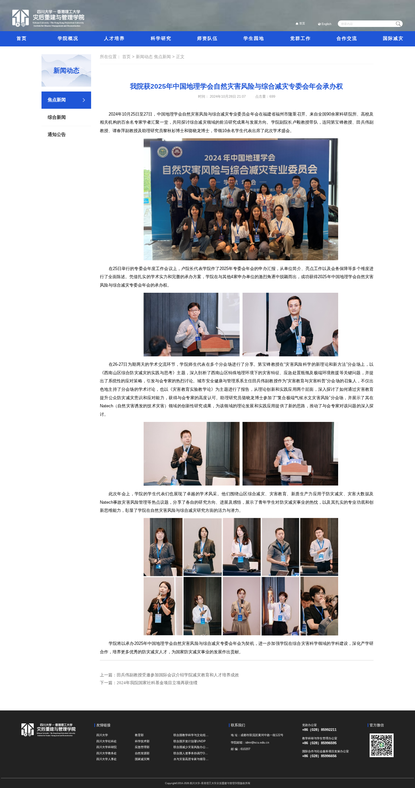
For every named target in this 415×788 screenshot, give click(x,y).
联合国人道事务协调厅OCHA (191, 753)
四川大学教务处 (106, 753)
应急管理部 (142, 747)
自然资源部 (142, 753)
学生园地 (253, 38)
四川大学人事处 (106, 759)
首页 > (129, 56)
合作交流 (347, 38)
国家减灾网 (142, 759)
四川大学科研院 (106, 747)
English (326, 24)
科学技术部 (142, 741)
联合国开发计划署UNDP (189, 741)
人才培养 (114, 38)
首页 (302, 23)
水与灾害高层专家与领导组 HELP (191, 759)
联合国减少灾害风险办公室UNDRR (191, 747)
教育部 (139, 735)
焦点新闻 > (165, 56)
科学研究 (161, 38)
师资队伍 (207, 38)
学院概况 (68, 38)
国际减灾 (393, 38)
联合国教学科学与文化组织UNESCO (191, 735)
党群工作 (300, 38)
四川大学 (102, 735)
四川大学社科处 (106, 741)
